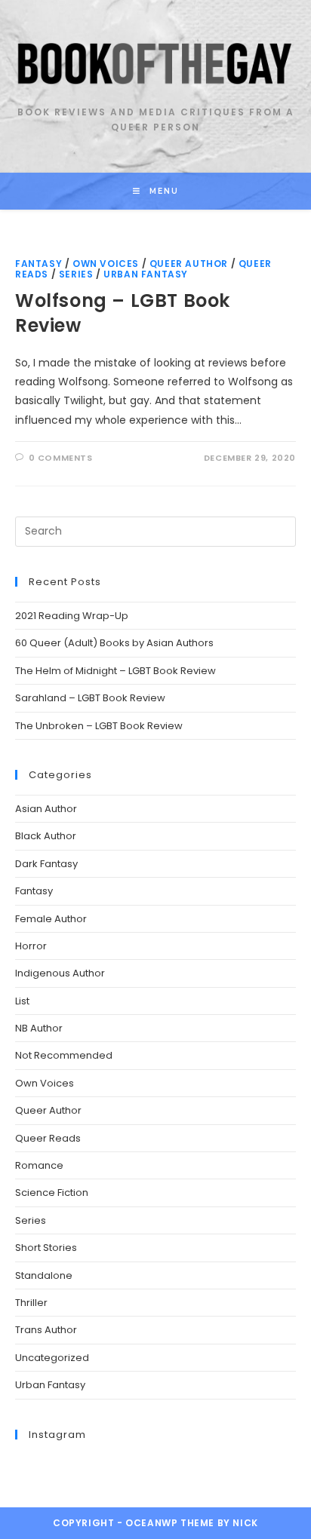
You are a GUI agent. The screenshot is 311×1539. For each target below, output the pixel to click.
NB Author (39, 1028)
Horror (31, 946)
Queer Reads (48, 1138)
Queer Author (188, 263)
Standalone (43, 1275)
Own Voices (105, 263)
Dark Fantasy (46, 864)
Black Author (45, 836)
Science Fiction (51, 1192)
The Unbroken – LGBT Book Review (99, 726)
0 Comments (61, 458)
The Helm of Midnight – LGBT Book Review (115, 671)
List (22, 1001)
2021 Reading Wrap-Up (71, 616)
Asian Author (46, 809)
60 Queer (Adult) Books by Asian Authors (114, 643)
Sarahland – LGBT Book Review (90, 698)
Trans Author (46, 1330)
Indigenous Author (60, 973)
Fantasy (38, 263)
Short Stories (46, 1247)
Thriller (31, 1302)
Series (76, 274)
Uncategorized (52, 1357)
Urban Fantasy (145, 274)
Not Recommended (63, 1055)
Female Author (51, 919)
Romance (39, 1165)
